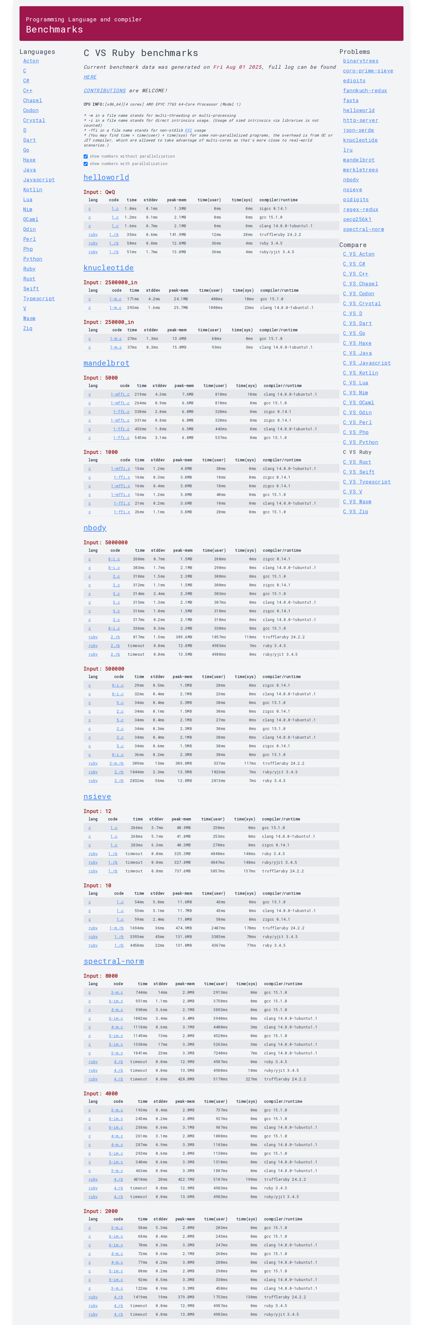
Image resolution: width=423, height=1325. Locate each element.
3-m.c (117, 992)
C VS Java (357, 353)
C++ (28, 90)
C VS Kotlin (360, 372)
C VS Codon (358, 293)
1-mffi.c (120, 394)
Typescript (39, 298)
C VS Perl (357, 422)
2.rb (115, 636)
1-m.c (115, 298)
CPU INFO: (94, 104)
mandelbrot (107, 363)
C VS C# (354, 263)
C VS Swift (359, 471)
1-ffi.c (121, 411)
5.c (116, 593)
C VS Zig (355, 511)
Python (32, 258)
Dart (29, 140)
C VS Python (360, 442)
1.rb (114, 234)
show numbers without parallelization (132, 156)
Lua (28, 199)
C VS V (352, 491)
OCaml (30, 219)
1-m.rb (117, 927)
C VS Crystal (362, 303)
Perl (29, 239)
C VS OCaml (358, 402)
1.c (115, 208)
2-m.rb (117, 763)
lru (347, 149)
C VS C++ (355, 273)
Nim (27, 209)
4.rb (118, 1061)
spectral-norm (114, 961)
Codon (30, 110)
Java (29, 169)
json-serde (358, 130)
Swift (31, 288)
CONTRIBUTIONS (105, 90)
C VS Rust (357, 461)
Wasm (29, 318)
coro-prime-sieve (368, 70)
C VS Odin (357, 412)
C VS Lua (355, 382)
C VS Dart (357, 323)
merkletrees (360, 169)
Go (26, 149)
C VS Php (356, 432)
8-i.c (114, 558)
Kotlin (32, 189)
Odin (29, 229)
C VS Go (354, 333)
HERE (90, 76)
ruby (93, 234)
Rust (29, 278)
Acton (31, 60)
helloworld (106, 177)
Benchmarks (84, 25)
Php (28, 248)
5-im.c (116, 1035)
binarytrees (360, 60)
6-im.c (116, 1000)
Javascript (39, 179)
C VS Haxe (357, 343)
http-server (360, 120)
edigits (354, 80)
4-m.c (117, 1009)
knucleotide (109, 267)
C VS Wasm (357, 501)
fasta (351, 100)
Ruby (29, 268)
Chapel (32, 100)
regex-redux (360, 209)
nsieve (97, 796)
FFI (188, 130)
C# (26, 80)
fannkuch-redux (365, 90)
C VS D (352, 313)
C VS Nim (355, 392)
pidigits (356, 199)
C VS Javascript (367, 362)
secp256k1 (357, 219)
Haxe (29, 159)
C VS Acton (359, 253)
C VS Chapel (360, 283)
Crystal (34, 120)
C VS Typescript (367, 481)
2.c (116, 576)
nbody (95, 527)
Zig (28, 328)
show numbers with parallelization (129, 163)
